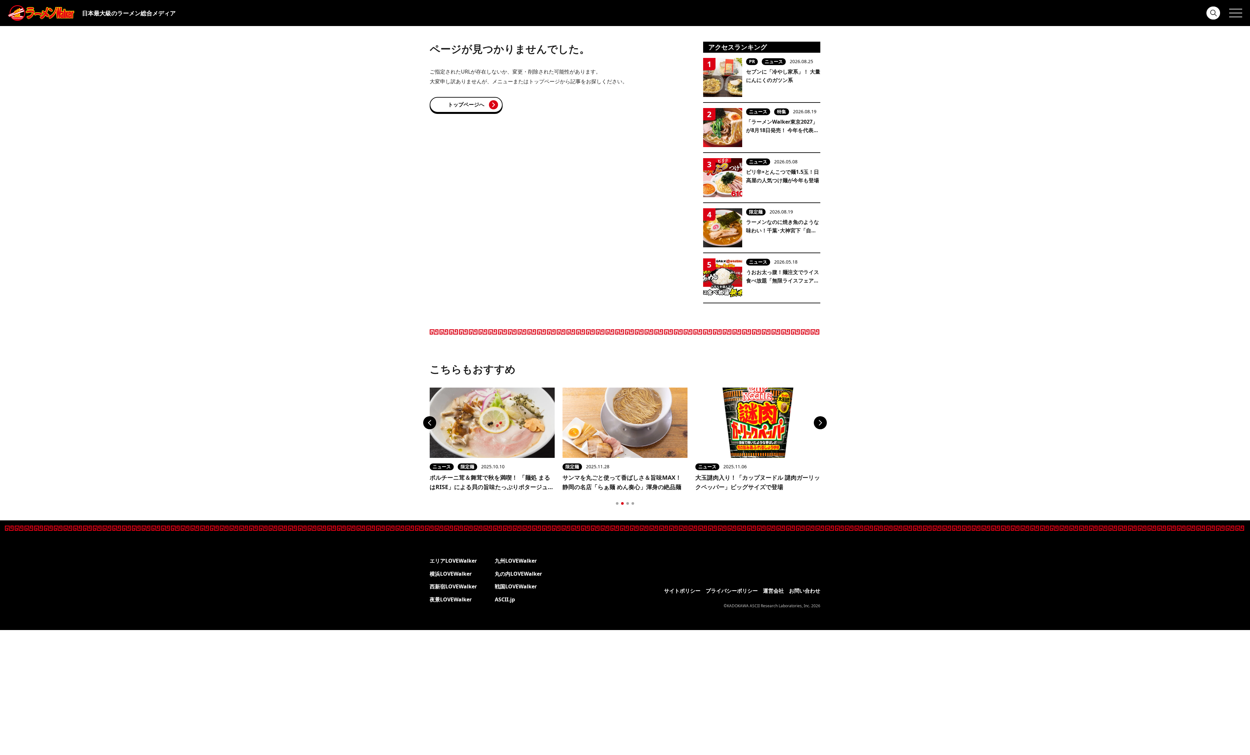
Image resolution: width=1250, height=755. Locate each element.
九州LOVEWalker (516, 560)
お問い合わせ (804, 590)
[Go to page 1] (617, 503)
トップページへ (466, 104)
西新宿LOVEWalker (453, 586)
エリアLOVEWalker (453, 560)
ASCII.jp (505, 599)
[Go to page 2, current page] (622, 503)
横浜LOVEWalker (451, 573)
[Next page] (820, 422)
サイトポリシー (682, 590)
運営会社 (773, 590)
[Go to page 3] (627, 503)
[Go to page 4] (633, 503)
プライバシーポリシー (732, 590)
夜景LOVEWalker (451, 599)
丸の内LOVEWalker (518, 573)
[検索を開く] (1213, 13)
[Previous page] (429, 422)
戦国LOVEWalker (516, 586)
